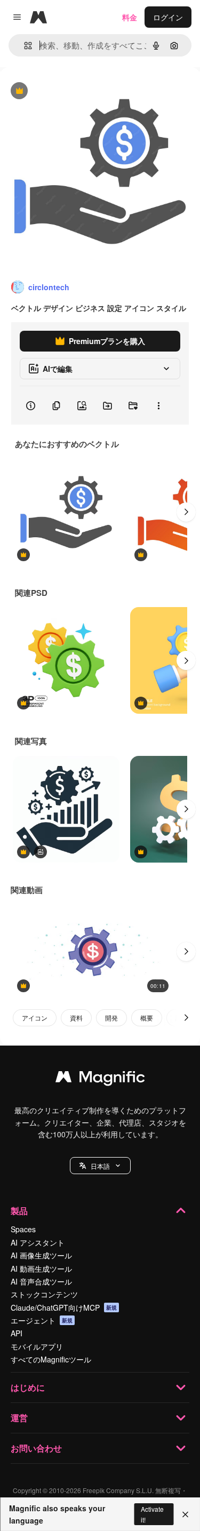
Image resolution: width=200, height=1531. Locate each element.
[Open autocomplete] (23, 46)
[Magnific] (100, 1079)
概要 (146, 1017)
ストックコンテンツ (44, 1294)
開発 (111, 1017)
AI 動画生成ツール (41, 1268)
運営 (19, 1418)
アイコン (34, 1017)
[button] (100, 1165)
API (16, 1333)
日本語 (100, 1165)
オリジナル (73, 91)
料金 (129, 17)
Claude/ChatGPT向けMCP (64, 1307)
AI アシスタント (38, 1242)
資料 (76, 1017)
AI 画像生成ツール (41, 1255)
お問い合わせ (36, 1448)
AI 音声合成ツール (41, 1281)
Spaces (23, 1229)
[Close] (185, 1514)
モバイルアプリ (37, 1346)
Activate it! (152, 1514)
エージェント (42, 1320)
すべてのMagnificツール (51, 1359)
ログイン (168, 17)
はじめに (28, 1387)
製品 (19, 1211)
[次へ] (186, 512)
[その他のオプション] (158, 405)
